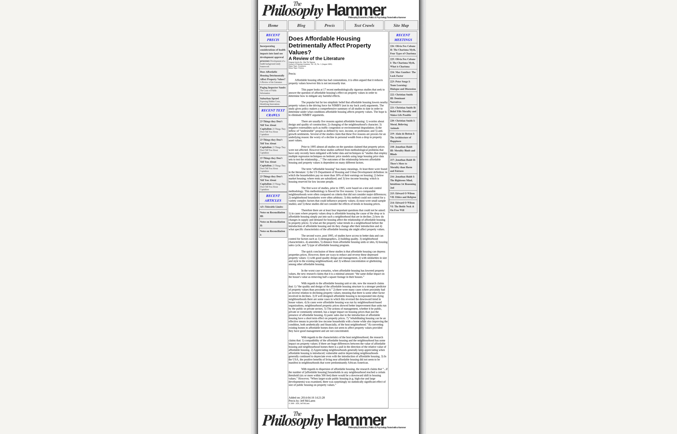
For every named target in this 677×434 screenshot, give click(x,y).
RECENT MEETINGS (403, 37)
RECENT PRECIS (273, 37)
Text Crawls (364, 25)
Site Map (401, 25)
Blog (301, 25)
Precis (330, 25)
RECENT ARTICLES (273, 198)
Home (273, 25)
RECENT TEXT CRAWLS (273, 112)
